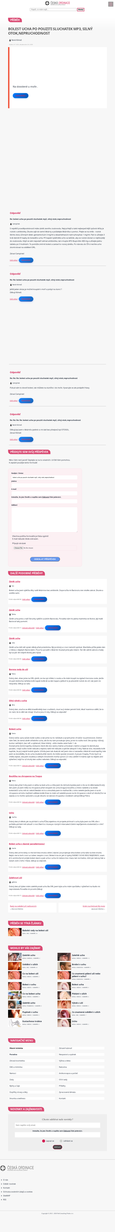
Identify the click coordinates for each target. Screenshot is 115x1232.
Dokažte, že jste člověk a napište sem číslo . (36, 497)
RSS (4, 1199)
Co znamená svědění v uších (86, 1012)
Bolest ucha (78, 984)
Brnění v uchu (79, 964)
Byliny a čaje (15, 1086)
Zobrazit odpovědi (28, 628)
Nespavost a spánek (67, 1054)
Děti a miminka (16, 1067)
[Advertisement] (58, 63)
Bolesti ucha (15, 729)
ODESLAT (57, 1147)
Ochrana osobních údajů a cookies (18, 1191)
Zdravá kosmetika (17, 1060)
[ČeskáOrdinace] (57, 5)
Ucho (11, 812)
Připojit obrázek (19, 543)
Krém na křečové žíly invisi (94, 906)
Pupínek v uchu (30, 1012)
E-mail (13, 489)
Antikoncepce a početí (68, 1073)
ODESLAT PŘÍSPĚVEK (45, 559)
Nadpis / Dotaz (17, 473)
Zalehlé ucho (28, 955)
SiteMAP (6, 1195)
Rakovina (63, 1067)
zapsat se (50, 1141)
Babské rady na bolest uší (35, 930)
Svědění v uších (30, 964)
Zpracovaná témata (67, 1092)
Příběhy (62, 1086)
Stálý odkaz (13, 260)
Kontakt (62, 1098)
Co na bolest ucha (31, 993)
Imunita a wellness (17, 1098)
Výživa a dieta (64, 1060)
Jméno (14, 481)
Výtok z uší (77, 1003)
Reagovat (26, 260)
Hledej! (80, 10)
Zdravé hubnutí (65, 1048)
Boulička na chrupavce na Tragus (25, 776)
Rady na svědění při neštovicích (23, 906)
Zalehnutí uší (15, 877)
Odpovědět (20, 95)
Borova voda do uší (18, 669)
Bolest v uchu (29, 984)
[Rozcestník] (110, 4)
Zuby (12, 1079)
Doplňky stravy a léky (19, 1092)
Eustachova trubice (32, 1021)
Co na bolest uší (30, 973)
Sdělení (14, 505)
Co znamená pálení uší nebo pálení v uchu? (86, 975)
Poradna (13, 1054)
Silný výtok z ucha (18, 700)
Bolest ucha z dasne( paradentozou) (27, 843)
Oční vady (63, 1079)
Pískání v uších (79, 993)
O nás (5, 1180)
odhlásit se (68, 1141)
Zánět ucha (14, 581)
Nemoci (13, 1073)
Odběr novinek (9, 1184)
